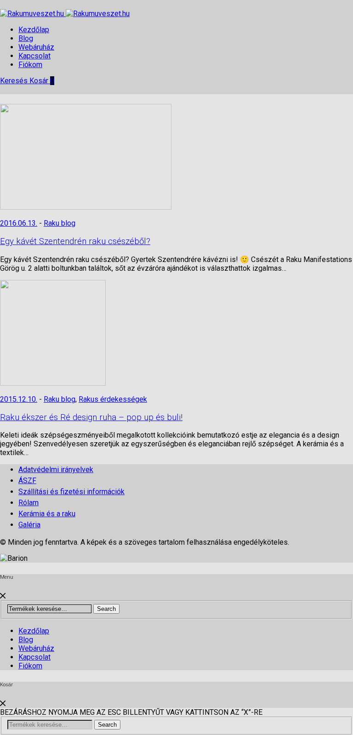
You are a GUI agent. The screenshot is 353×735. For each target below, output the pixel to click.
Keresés (14, 80)
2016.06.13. (18, 223)
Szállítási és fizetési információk (71, 491)
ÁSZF (27, 480)
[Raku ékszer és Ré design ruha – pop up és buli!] (53, 383)
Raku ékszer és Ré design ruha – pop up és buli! (91, 417)
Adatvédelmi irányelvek (55, 469)
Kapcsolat (34, 55)
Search (106, 608)
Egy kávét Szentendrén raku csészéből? (75, 241)
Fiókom (30, 64)
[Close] (3, 596)
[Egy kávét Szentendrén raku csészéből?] (85, 207)
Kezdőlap (33, 29)
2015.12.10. (18, 399)
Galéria (29, 524)
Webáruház (36, 47)
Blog (25, 38)
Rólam (28, 502)
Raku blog (59, 223)
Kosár (41, 80)
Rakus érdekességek (113, 399)
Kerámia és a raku (46, 513)
